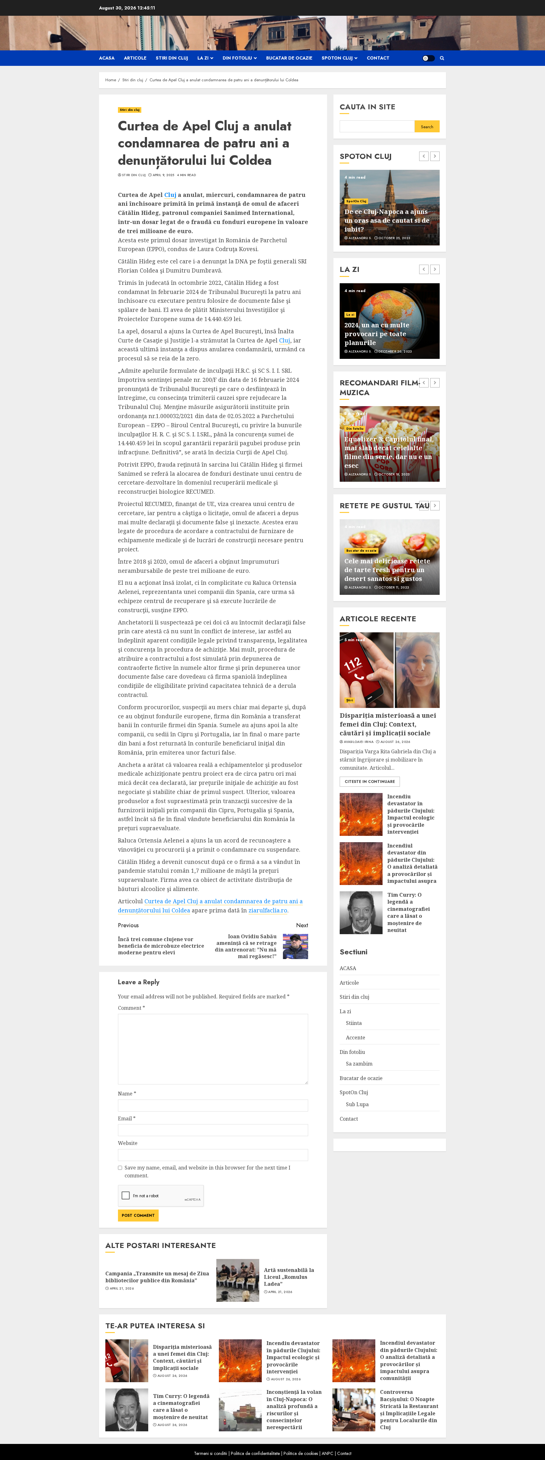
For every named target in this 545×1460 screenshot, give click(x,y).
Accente (355, 1037)
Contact (378, 58)
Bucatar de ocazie (289, 58)
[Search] (442, 58)
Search (427, 127)
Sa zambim (359, 1063)
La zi (202, 58)
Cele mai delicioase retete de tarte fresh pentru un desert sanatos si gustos (387, 570)
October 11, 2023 (393, 587)
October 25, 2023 (394, 238)
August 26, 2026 (395, 742)
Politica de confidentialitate (255, 1453)
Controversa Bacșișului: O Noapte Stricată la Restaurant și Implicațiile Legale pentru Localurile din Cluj (409, 1409)
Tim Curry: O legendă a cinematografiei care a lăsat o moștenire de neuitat (408, 912)
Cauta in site (368, 106)
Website (128, 1143)
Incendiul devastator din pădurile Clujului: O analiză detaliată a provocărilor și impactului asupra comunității (412, 866)
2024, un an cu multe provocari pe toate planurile (376, 334)
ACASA (106, 58)
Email (127, 1118)
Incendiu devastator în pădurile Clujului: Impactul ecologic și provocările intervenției (411, 814)
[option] (390, 207)
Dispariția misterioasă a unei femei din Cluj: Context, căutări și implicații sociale (388, 724)
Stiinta (354, 1023)
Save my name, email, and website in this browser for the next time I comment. (207, 1171)
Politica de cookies (301, 1453)
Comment (131, 1007)
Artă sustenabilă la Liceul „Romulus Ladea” (289, 1277)
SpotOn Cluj (337, 58)
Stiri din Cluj (134, 175)
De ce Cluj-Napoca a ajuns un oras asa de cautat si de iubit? (387, 220)
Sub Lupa (357, 1104)
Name (127, 1093)
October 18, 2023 (394, 474)
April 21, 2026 (122, 1288)
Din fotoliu (237, 58)
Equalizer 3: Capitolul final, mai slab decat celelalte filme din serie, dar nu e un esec (389, 452)
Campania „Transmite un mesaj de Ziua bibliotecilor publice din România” (157, 1277)
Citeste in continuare (370, 782)
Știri (349, 700)
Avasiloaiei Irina (358, 742)
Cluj (170, 194)
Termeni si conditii (210, 1453)
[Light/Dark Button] (428, 58)
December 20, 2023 (395, 351)
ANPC (327, 1453)
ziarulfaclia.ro (268, 910)
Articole (135, 58)
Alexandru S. (360, 238)
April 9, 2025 (163, 175)
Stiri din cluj (172, 58)
